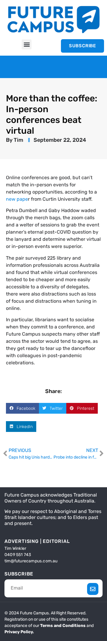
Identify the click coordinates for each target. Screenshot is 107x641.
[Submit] (93, 589)
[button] (27, 44)
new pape (17, 199)
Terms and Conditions (63, 625)
